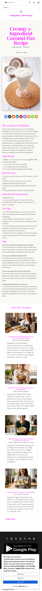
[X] (9, 116)
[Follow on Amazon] (15, 538)
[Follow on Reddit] (33, 538)
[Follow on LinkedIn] (29, 538)
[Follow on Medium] (20, 538)
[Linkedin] (17, 116)
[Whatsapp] (32, 116)
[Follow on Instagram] (38, 2)
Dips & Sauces (23, 442)
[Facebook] (6, 116)
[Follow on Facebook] (29, 2)
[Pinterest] (21, 116)
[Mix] (28, 116)
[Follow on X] (34, 2)
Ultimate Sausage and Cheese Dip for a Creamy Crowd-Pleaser (21, 439)
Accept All (20, 582)
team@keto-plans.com (11, 2)
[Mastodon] (25, 116)
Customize (20, 574)
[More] (36, 116)
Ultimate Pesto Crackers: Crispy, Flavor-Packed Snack (21, 388)
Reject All (20, 578)
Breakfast (17, 47)
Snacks (26, 47)
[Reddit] (13, 116)
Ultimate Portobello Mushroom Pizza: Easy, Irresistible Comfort (21, 337)
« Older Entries (10, 519)
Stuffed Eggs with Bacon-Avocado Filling (21, 492)
